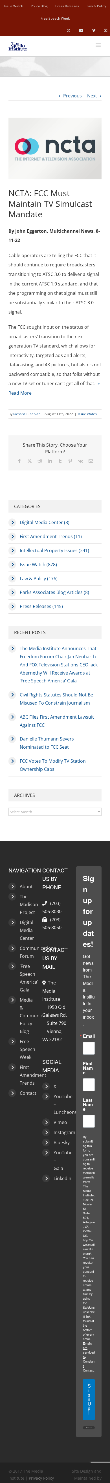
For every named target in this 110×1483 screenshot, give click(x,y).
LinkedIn (59, 1178)
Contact (25, 1093)
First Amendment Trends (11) (51, 536)
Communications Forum (25, 952)
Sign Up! (89, 1399)
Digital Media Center (25, 930)
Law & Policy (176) (39, 578)
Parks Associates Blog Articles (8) (54, 592)
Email (89, 1036)
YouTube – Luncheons (59, 1104)
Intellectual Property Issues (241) (54, 550)
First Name (88, 1068)
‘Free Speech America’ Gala (25, 978)
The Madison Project (25, 904)
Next (92, 96)
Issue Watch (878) (38, 564)
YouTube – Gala (59, 1160)
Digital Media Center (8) (44, 522)
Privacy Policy (41, 1478)
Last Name (88, 1104)
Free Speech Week (25, 1049)
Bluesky (59, 1142)
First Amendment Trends (25, 1075)
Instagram (59, 1132)
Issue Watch (87, 414)
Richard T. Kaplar (26, 414)
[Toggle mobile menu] (99, 45)
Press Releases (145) (41, 606)
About (25, 886)
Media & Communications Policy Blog (25, 1015)
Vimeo (59, 1122)
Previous (72, 96)
